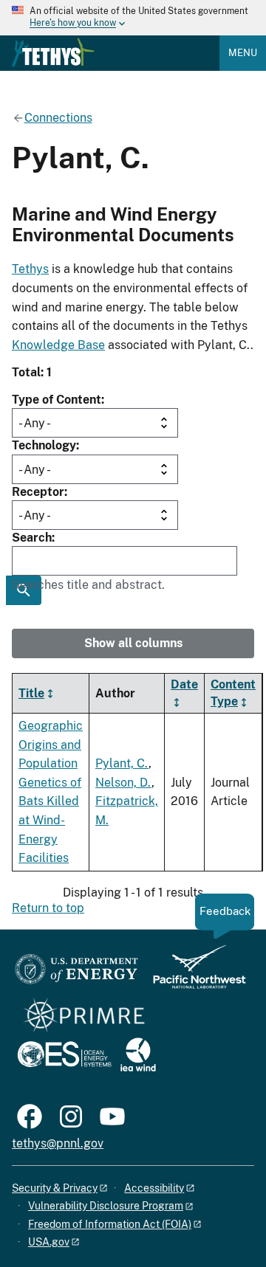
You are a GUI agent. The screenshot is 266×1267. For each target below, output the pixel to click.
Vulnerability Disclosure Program (105, 1206)
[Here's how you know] (133, 17)
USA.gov (48, 1242)
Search (32, 538)
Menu (242, 52)
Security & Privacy (55, 1188)
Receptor (38, 492)
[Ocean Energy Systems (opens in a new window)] (65, 1055)
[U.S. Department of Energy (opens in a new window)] (76, 973)
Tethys (30, 269)
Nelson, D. (123, 783)
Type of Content (56, 400)
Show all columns (133, 643)
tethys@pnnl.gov (57, 1143)
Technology (44, 445)
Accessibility (154, 1188)
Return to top (48, 908)
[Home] (53, 52)
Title (31, 693)
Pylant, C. (122, 763)
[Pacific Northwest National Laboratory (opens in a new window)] (193, 973)
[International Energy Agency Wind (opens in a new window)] (138, 1055)
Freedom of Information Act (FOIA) (109, 1224)
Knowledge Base (58, 345)
